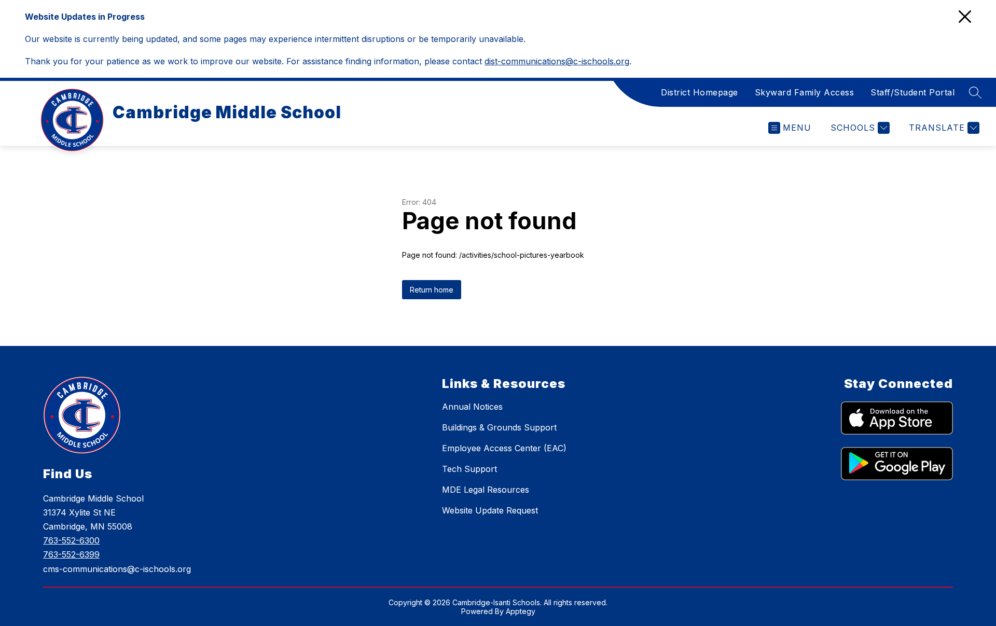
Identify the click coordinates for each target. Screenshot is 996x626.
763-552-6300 (71, 540)
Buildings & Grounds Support (499, 427)
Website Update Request (490, 510)
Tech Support (469, 469)
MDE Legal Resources (485, 489)
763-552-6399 (71, 554)
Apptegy (520, 611)
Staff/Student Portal (912, 92)
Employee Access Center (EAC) (504, 448)
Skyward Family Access (804, 92)
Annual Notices (472, 406)
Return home (431, 289)
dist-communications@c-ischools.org (557, 61)
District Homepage (699, 92)
